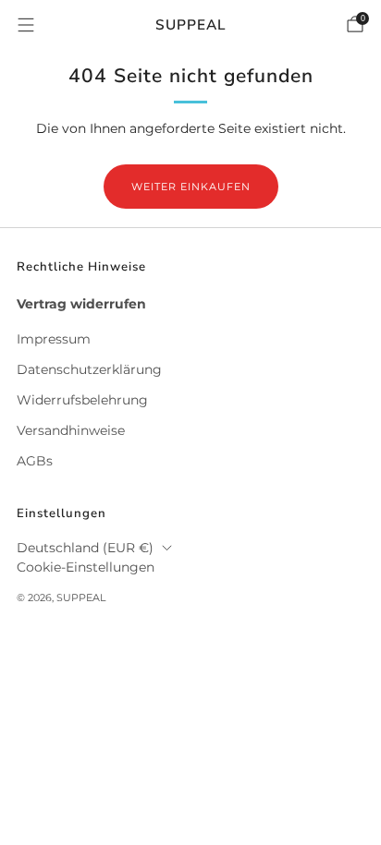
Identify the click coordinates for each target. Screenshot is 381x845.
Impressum (54, 339)
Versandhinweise (71, 430)
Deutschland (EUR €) (85, 547)
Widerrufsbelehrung (82, 400)
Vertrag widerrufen (81, 304)
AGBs (35, 461)
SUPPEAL (191, 24)
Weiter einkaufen (191, 186)
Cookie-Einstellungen (85, 567)
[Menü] (26, 25)
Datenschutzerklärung (89, 369)
